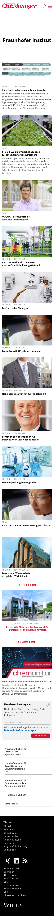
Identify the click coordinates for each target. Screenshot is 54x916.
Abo (5, 882)
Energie (9, 843)
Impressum (10, 885)
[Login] (44, 6)
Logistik (19, 347)
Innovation (11, 836)
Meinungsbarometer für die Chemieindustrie (27, 681)
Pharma (8, 829)
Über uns (9, 875)
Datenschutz (12, 888)
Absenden (40, 735)
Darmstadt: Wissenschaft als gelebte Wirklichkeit (16, 575)
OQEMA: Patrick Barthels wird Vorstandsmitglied (16, 218)
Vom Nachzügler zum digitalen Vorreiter (24, 90)
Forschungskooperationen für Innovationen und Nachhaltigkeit (20, 438)
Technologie (18, 86)
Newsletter (11, 868)
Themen (6, 259)
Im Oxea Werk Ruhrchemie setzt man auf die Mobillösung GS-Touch (21, 264)
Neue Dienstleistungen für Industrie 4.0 (24, 393)
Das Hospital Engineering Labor (19, 482)
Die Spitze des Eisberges (15, 308)
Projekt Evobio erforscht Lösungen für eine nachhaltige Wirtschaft (21, 153)
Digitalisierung (15, 846)
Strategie (20, 433)
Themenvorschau (14, 895)
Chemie (8, 826)
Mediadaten (11, 878)
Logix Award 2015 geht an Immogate (22, 351)
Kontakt (9, 871)
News (4, 86)
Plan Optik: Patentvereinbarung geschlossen (26, 525)
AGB (5, 892)
